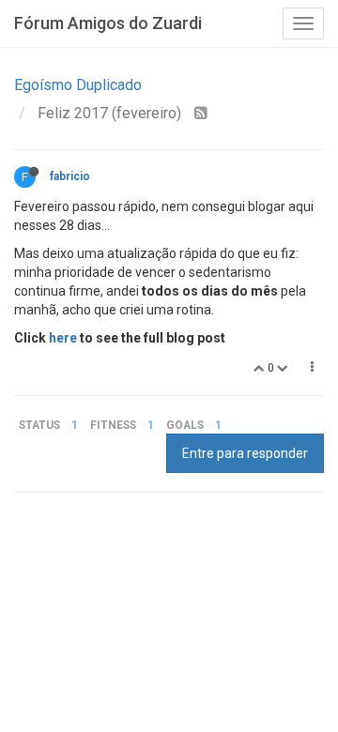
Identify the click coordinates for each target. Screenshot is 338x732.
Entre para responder (245, 453)
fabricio (70, 176)
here (63, 337)
